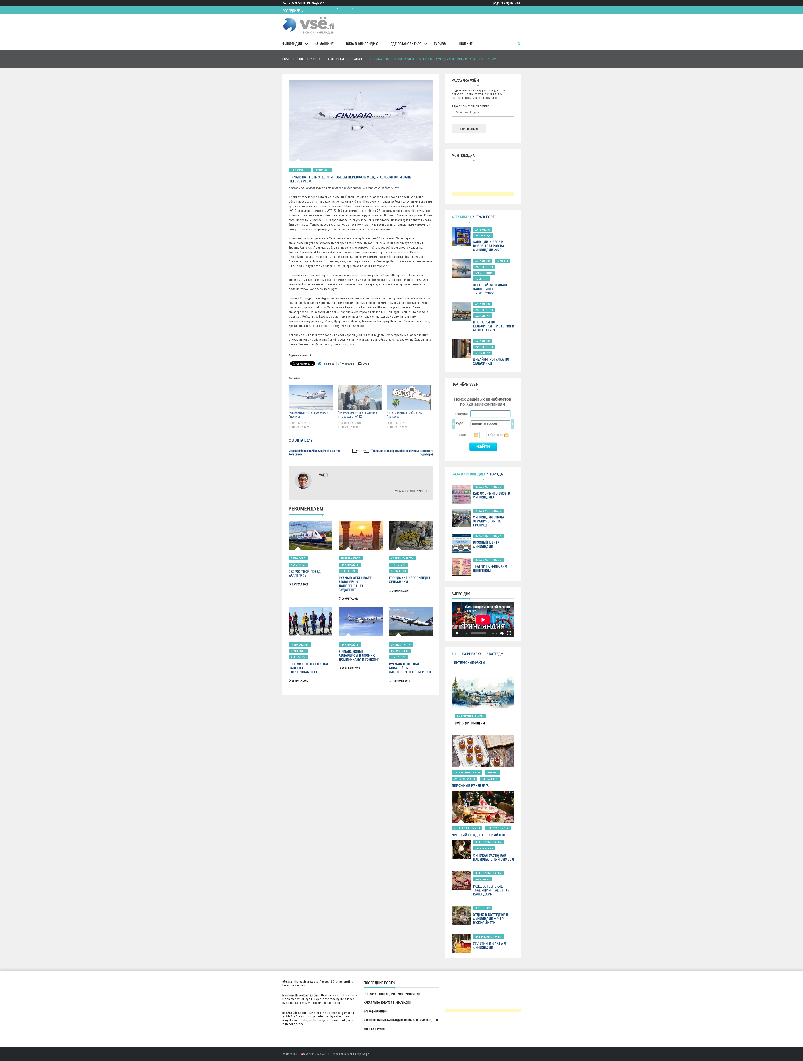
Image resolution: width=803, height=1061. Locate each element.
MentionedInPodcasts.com (323, 1002)
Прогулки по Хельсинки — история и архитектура (493, 326)
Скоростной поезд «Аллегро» (305, 574)
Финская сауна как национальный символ (493, 857)
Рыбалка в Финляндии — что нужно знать (392, 994)
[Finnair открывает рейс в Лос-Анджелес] (409, 397)
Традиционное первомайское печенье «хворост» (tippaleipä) (402, 452)
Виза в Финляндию (362, 44)
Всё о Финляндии (322, 10)
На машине (324, 44)
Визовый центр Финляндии (486, 544)
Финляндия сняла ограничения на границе (488, 521)
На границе (482, 235)
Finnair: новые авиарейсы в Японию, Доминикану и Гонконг (359, 656)
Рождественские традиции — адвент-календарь (491, 890)
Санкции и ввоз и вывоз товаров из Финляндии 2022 (488, 246)
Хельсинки (298, 564)
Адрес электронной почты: (470, 106)
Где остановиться (406, 44)
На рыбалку (471, 654)
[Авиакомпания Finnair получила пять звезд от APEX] (360, 397)
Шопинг (466, 44)
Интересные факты (469, 663)
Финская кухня (464, 778)
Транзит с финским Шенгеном (490, 568)
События (481, 278)
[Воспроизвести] (457, 633)
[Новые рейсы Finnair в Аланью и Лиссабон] (311, 397)
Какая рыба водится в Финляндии (387, 1002)
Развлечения (300, 644)
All (454, 654)
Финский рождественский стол (480, 835)
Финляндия (292, 44)
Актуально (461, 217)
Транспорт (323, 170)
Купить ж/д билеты (478, 423)
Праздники (482, 879)
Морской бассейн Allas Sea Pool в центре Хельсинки (314, 452)
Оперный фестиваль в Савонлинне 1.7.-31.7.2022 (492, 289)
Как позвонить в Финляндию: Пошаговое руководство (401, 1020)
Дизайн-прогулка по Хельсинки (491, 361)
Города (496, 474)
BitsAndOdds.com (294, 1013)
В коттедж (494, 654)
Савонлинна (483, 272)
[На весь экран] (509, 633)
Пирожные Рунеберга (470, 786)
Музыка (502, 261)
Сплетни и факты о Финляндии (489, 945)
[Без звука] (502, 633)
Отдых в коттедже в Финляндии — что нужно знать (490, 919)
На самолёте (299, 170)
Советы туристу (402, 558)
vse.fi (423, 491)
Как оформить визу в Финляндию (491, 495)
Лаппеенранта (350, 558)
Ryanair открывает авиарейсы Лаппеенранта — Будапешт (355, 584)
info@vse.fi (317, 3)
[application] (483, 619)
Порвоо (492, 772)
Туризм (440, 44)
